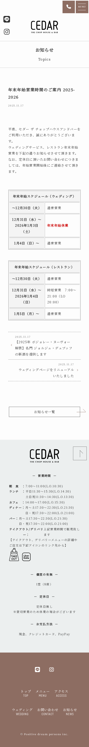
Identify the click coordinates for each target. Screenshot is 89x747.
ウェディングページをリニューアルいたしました (46, 370)
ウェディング (22, 711)
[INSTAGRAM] (51, 669)
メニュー (43, 693)
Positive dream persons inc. (46, 734)
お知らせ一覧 (44, 411)
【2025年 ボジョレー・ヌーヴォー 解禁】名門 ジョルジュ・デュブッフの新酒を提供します (43, 345)
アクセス (61, 693)
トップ (26, 693)
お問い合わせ (47, 711)
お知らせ (70, 711)
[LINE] (37, 669)
